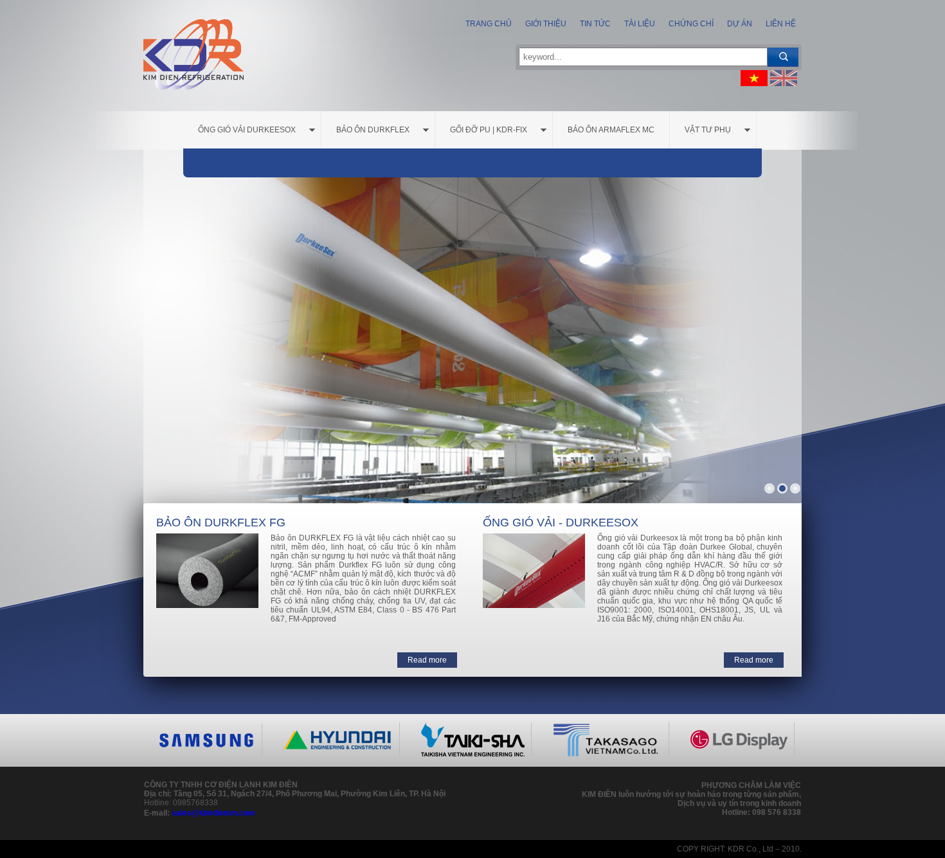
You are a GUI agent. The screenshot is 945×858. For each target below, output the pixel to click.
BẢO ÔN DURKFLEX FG (220, 522)
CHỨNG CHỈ (690, 23)
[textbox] (643, 57)
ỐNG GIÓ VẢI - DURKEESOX (560, 522)
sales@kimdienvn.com (213, 813)
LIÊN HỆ (780, 23)
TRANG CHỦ (488, 23)
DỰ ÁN (738, 23)
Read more (427, 660)
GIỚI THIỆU (544, 23)
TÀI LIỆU (638, 23)
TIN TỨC (594, 23)
